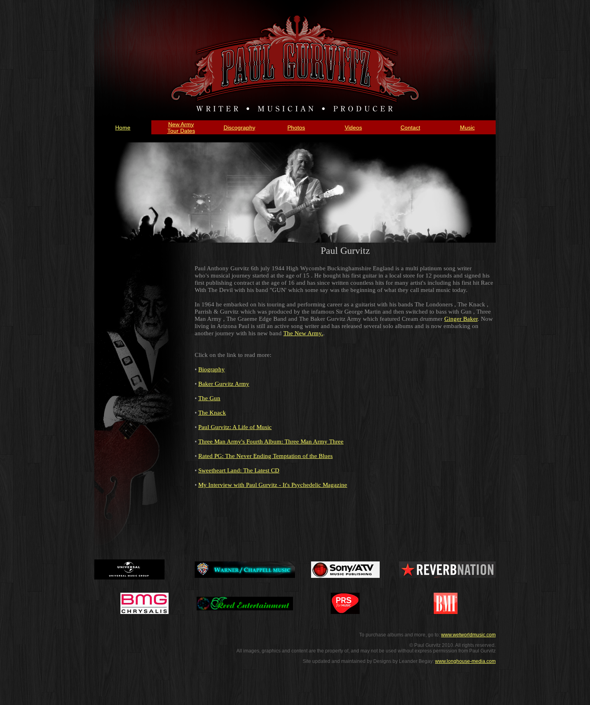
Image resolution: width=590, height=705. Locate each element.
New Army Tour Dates (181, 127)
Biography (211, 369)
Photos (296, 127)
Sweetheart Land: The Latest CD (238, 470)
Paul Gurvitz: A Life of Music (235, 427)
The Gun (209, 398)
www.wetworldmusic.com (468, 635)
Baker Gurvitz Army (223, 384)
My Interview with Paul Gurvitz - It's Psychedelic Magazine (272, 485)
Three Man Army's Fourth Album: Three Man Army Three (271, 441)
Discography (239, 127)
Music (467, 127)
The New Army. (303, 333)
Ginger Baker (461, 319)
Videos (353, 127)
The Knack (212, 412)
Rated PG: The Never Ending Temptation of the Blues (265, 456)
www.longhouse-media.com (465, 661)
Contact (410, 127)
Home (122, 127)
